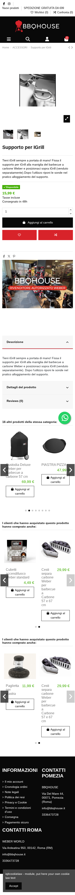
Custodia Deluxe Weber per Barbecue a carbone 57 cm (18, 470)
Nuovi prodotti (11, 8)
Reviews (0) (15, 401)
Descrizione (15, 342)
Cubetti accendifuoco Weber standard (17, 573)
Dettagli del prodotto (21, 387)
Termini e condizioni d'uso (18, 810)
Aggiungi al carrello (40, 222)
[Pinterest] (14, 256)
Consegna (11, 817)
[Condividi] (4, 256)
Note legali (12, 792)
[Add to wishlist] (19, 235)
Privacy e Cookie (16, 802)
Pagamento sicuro (17, 822)
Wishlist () (41, 12)
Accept (13, 886)
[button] (26, 510)
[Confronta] (32, 443)
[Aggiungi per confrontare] (55, 235)
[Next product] (72, 47)
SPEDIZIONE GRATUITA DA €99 (44, 8)
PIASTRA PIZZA (53, 465)
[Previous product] (69, 47)
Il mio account (14, 781)
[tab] (37, 343)
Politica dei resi (15, 797)
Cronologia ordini (16, 786)
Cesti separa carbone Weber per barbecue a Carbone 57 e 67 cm (48, 587)
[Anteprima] (32, 450)
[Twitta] (9, 256)
